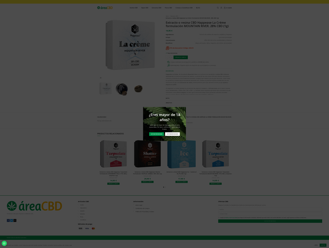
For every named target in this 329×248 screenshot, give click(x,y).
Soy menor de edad (172, 134)
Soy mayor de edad (156, 134)
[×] (4, 243)
